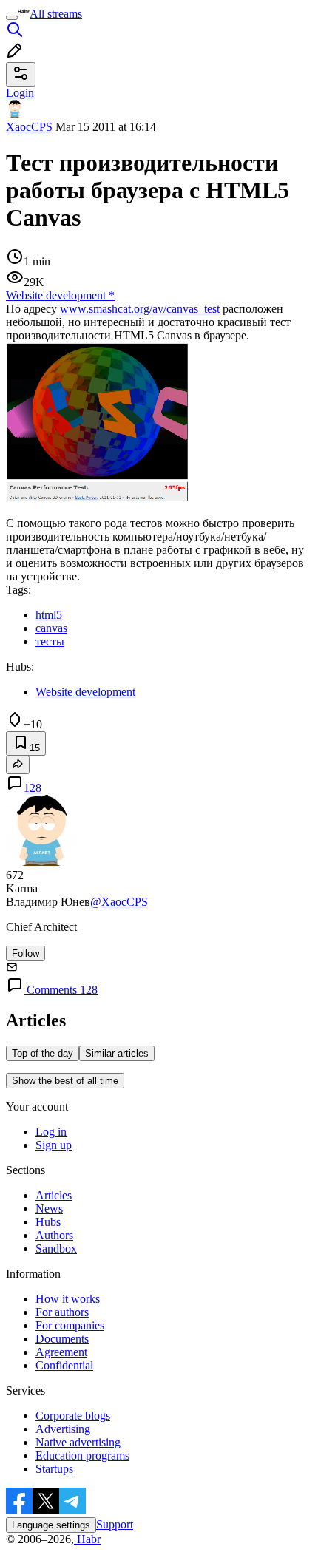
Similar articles (117, 1053)
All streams (56, 13)
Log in (51, 1131)
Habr (87, 1539)
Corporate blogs (72, 1415)
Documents (62, 1338)
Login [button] (20, 93)
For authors (62, 1312)
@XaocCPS (119, 901)
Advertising (62, 1429)
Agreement (61, 1352)
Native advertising (78, 1442)
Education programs (82, 1455)
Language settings (51, 1525)
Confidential (64, 1365)
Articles (53, 1195)
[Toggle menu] (12, 18)
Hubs (48, 1222)
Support (114, 1524)
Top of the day (42, 1053)
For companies (69, 1325)
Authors (54, 1235)
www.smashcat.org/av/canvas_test (140, 308)
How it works (67, 1298)
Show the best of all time (65, 1080)
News (49, 1208)
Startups (54, 1469)
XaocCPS (29, 127)
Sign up (53, 1145)
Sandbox (56, 1248)
